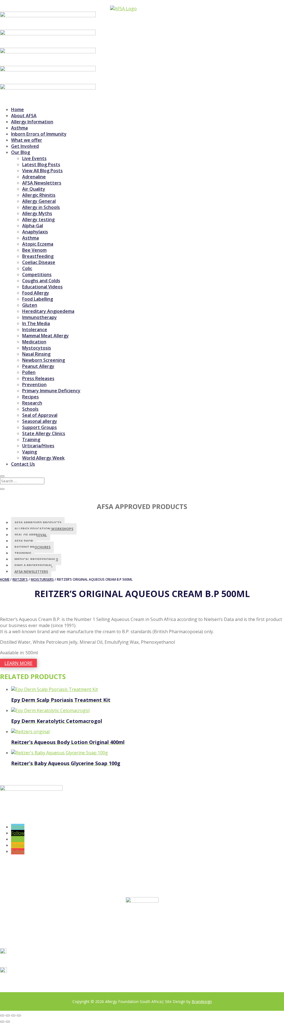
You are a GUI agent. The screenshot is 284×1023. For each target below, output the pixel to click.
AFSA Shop (23, 541)
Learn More (18, 663)
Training (31, 439)
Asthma (19, 128)
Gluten (29, 305)
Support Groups (39, 427)
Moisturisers (42, 579)
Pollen (29, 372)
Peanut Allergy (38, 366)
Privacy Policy (59, 989)
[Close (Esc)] (19, 1015)
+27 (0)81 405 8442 (30, 961)
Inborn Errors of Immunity (39, 134)
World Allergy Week (43, 458)
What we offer (26, 140)
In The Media (36, 323)
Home (17, 109)
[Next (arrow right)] (8, 1021)
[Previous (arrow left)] (2, 1021)
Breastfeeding (38, 256)
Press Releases (38, 378)
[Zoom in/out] (2, 1015)
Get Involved (25, 146)
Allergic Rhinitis (38, 195)
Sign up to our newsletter (37, 817)
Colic (27, 268)
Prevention (34, 384)
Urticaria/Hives (38, 446)
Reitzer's (20, 579)
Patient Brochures (32, 547)
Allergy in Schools (41, 207)
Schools (30, 409)
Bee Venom (34, 250)
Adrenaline (34, 177)
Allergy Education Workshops (43, 529)
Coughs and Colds (41, 281)
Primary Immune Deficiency (51, 391)
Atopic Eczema (37, 244)
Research (32, 403)
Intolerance (34, 329)
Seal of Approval (39, 415)
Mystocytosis (36, 348)
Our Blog (20, 152)
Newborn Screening (43, 360)
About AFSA (24, 116)
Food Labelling (37, 299)
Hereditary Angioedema (48, 311)
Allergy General (39, 201)
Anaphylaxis (35, 232)
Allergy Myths (37, 213)
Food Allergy (35, 293)
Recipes (30, 397)
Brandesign (202, 1001)
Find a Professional (33, 565)
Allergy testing (38, 219)
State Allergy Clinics (43, 433)
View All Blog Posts (42, 171)
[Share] (13, 1015)
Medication (34, 342)
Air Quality (33, 189)
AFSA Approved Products (37, 522)
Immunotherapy (39, 317)
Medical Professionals (36, 559)
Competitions (37, 274)
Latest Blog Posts (41, 164)
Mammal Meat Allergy (45, 336)
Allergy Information (32, 122)
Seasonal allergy (39, 421)
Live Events (34, 158)
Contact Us (23, 464)
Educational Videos (42, 287)
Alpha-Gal (32, 226)
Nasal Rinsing (36, 354)
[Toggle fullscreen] (8, 1015)
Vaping (29, 452)
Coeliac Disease (38, 262)
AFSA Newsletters (41, 183)
